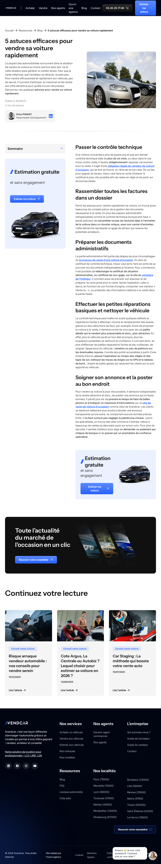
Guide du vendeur (137, 744)
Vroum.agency (53, 857)
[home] (10, 8)
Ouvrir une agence (73, 8)
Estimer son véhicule (72, 744)
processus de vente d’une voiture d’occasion (106, 260)
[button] (30, 8)
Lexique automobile (71, 792)
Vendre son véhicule (71, 738)
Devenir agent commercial (101, 734)
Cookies (79, 855)
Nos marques (67, 751)
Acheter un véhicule (71, 732)
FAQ (62, 785)
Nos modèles (67, 757)
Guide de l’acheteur (138, 738)
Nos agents (100, 742)
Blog (84, 8)
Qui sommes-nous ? (138, 732)
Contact (95, 8)
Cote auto (65, 798)
